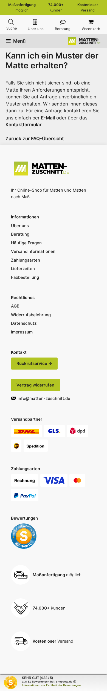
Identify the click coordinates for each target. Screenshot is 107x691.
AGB (15, 306)
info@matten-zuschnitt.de (44, 398)
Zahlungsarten (25, 260)
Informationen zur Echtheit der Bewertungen (51, 685)
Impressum (22, 332)
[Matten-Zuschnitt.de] (85, 41)
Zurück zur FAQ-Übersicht (34, 138)
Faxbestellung (25, 277)
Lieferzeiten (23, 268)
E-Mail (48, 118)
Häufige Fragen (26, 242)
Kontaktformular (23, 124)
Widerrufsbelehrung (31, 314)
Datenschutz (23, 323)
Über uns (36, 29)
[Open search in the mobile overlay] (11, 22)
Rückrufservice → (34, 363)
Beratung (63, 29)
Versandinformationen (33, 251)
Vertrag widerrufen (35, 385)
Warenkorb (91, 29)
